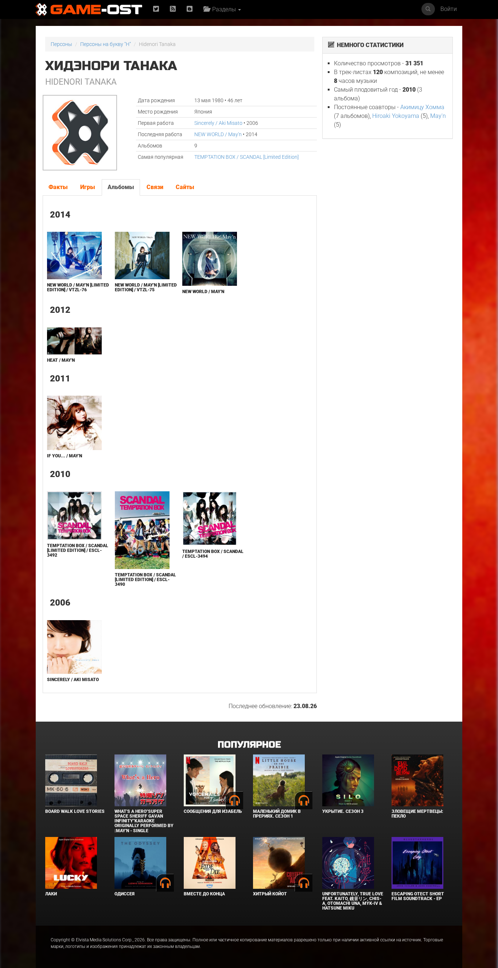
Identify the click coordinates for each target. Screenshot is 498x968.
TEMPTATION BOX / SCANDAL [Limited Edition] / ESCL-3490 (145, 579)
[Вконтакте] (189, 9)
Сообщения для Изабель (213, 811)
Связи (155, 187)
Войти (448, 8)
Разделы (223, 9)
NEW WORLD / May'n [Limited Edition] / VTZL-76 (78, 287)
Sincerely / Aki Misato (218, 123)
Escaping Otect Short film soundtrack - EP (418, 896)
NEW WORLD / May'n (218, 134)
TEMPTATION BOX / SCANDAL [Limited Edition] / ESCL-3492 (77, 550)
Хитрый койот (270, 893)
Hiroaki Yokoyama (395, 115)
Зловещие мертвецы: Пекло (417, 814)
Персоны (61, 44)
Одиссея (124, 893)
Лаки (51, 893)
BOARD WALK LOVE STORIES (75, 811)
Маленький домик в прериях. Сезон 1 (277, 814)
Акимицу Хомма (422, 107)
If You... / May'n (64, 455)
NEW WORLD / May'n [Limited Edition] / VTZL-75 (146, 287)
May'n (438, 115)
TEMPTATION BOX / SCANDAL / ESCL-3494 (213, 554)
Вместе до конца (204, 893)
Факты (58, 187)
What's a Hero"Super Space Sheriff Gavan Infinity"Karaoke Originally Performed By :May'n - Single (144, 821)
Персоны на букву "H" (105, 44)
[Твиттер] (156, 9)
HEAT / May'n (61, 360)
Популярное (249, 745)
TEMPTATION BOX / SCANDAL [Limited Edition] (246, 157)
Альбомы (121, 187)
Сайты (185, 187)
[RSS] (172, 9)
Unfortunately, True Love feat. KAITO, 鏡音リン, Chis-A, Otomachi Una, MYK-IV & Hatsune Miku (352, 901)
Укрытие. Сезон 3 (342, 811)
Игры (87, 187)
